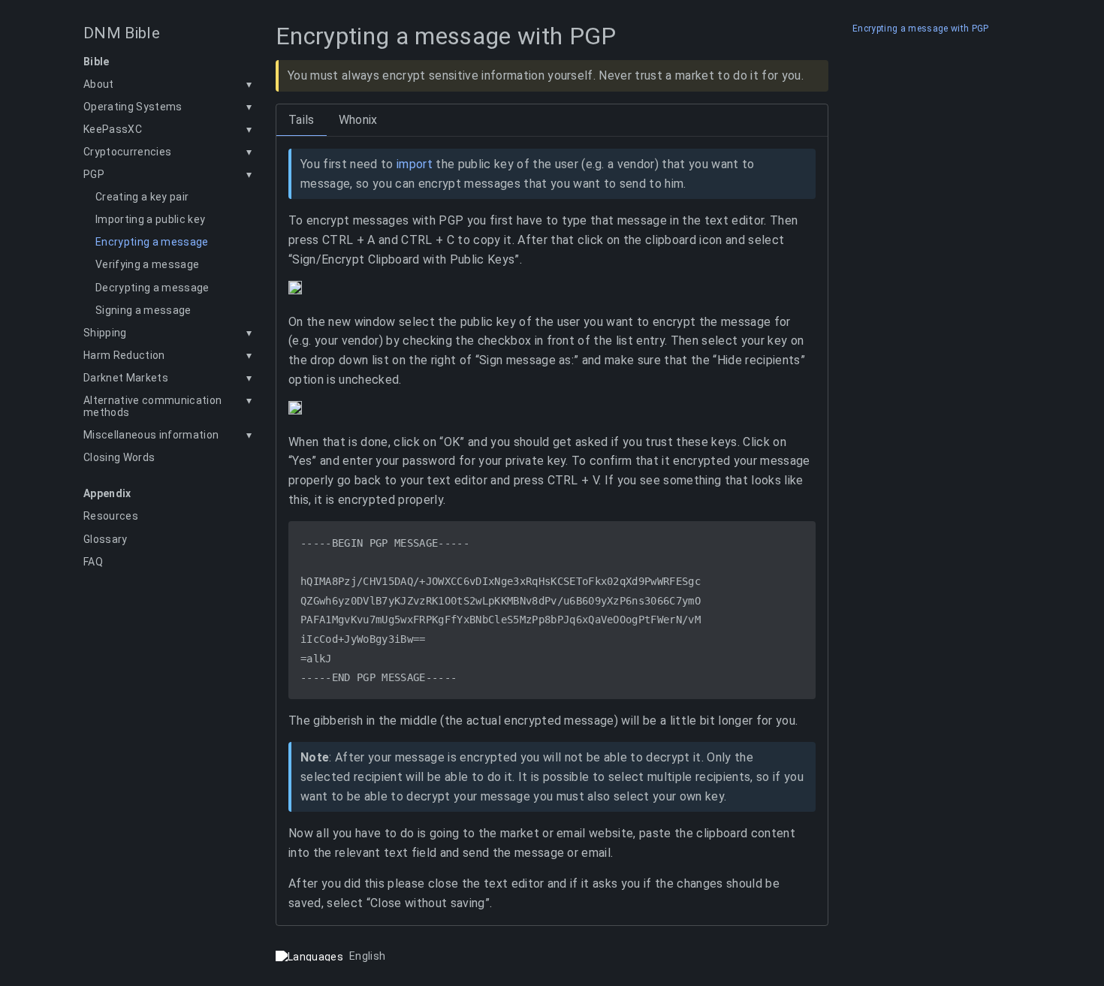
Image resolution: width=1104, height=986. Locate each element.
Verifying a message (147, 264)
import (415, 164)
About (98, 84)
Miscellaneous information (151, 435)
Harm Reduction (124, 355)
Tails (301, 120)
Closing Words (119, 457)
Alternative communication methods (152, 406)
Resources (110, 516)
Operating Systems (132, 107)
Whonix (358, 120)
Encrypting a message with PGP (920, 29)
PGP (93, 174)
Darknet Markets (125, 378)
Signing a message (143, 310)
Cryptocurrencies (127, 152)
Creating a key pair (142, 197)
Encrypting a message (152, 242)
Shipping (105, 333)
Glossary (105, 539)
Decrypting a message (152, 288)
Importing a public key (150, 219)
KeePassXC (112, 129)
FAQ (93, 562)
